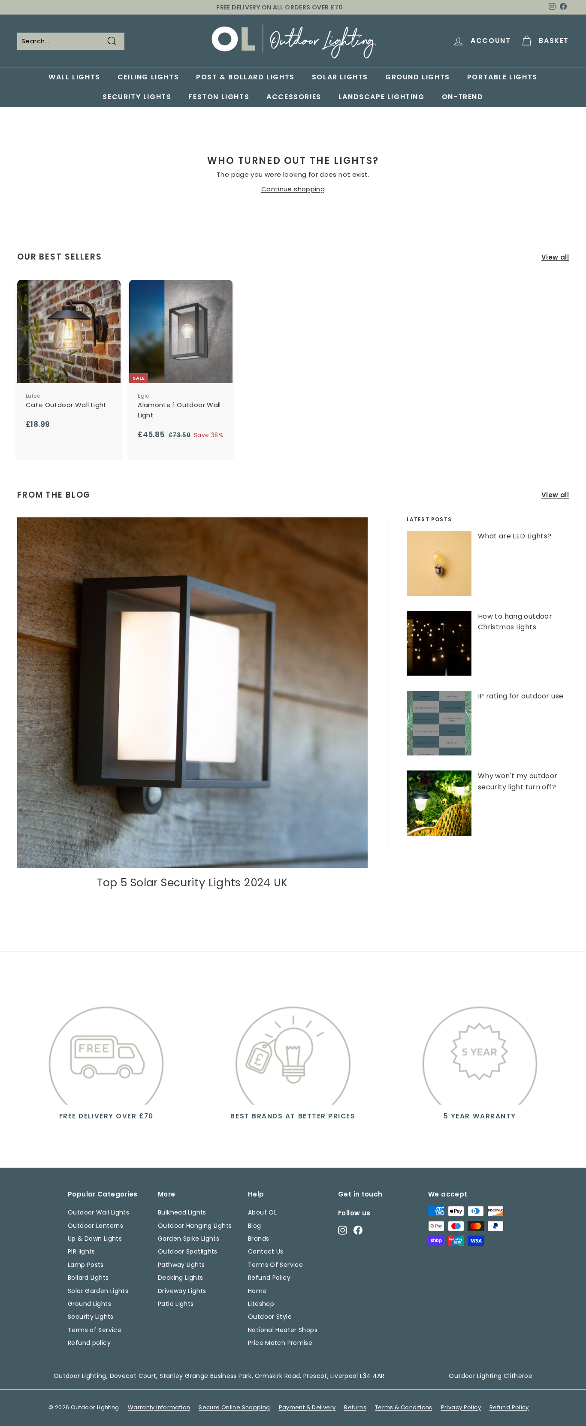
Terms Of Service (275, 1264)
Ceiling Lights (148, 77)
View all (555, 257)
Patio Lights (176, 1303)
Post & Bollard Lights (245, 77)
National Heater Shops (282, 1330)
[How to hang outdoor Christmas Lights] (439, 643)
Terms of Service (94, 1330)
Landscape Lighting (381, 97)
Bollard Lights (88, 1277)
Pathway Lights (181, 1264)
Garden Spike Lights (188, 1238)
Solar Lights (340, 77)
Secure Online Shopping (234, 1407)
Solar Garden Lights (98, 1291)
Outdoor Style (270, 1316)
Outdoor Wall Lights (98, 1212)
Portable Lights (502, 77)
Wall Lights (74, 77)
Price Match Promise (280, 1342)
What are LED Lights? (515, 536)
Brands (258, 1238)
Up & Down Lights (95, 1238)
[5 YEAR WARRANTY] (480, 1048)
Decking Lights (180, 1277)
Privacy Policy (461, 1407)
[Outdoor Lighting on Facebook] (357, 1230)
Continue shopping (293, 188)
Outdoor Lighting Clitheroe (490, 1376)
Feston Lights (218, 97)
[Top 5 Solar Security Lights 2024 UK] (192, 692)
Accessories (293, 97)
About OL (262, 1212)
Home (257, 1291)
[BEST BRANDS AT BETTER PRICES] (293, 1048)
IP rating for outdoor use (520, 696)
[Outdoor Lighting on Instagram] (342, 1230)
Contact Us (266, 1251)
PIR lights (81, 1251)
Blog (254, 1225)
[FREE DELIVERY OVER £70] (106, 1048)
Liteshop (261, 1303)
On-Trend (462, 97)
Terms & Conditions (403, 1407)
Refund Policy (269, 1277)
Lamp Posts (86, 1264)
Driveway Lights (182, 1291)
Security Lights (137, 97)
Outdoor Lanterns (95, 1225)
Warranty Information (159, 1407)
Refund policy (89, 1342)
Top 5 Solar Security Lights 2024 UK (192, 882)
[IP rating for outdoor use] (439, 723)
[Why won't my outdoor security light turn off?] (439, 802)
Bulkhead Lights (182, 1212)
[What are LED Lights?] (439, 563)
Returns (355, 1407)
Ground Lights (417, 77)
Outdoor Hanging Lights (195, 1225)
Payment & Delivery (307, 1407)
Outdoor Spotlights (187, 1251)
